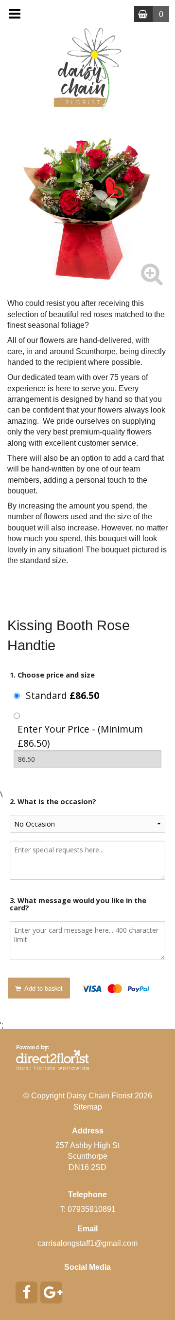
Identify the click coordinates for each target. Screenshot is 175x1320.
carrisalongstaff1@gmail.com (87, 1243)
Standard (62, 695)
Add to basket (42, 988)
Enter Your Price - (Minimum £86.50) (80, 736)
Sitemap (87, 1107)
